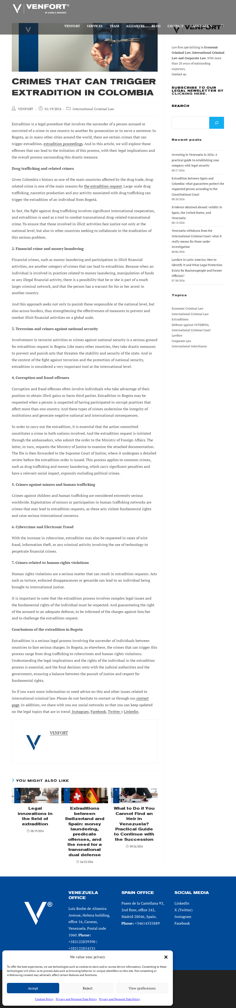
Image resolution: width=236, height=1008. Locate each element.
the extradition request (103, 186)
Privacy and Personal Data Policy (76, 999)
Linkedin (131, 711)
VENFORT (25, 109)
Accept (33, 988)
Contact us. (179, 74)
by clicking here (198, 92)
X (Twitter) (183, 909)
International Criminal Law (93, 109)
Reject (88, 988)
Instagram (80, 711)
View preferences (142, 988)
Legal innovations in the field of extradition (35, 816)
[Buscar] (216, 123)
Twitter (114, 711)
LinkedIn (181, 903)
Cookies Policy (44, 999)
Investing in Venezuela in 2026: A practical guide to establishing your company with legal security (195, 159)
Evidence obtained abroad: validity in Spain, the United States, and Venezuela (197, 212)
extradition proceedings (63, 143)
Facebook (98, 711)
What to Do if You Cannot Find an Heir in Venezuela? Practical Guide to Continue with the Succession (134, 823)
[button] (166, 957)
